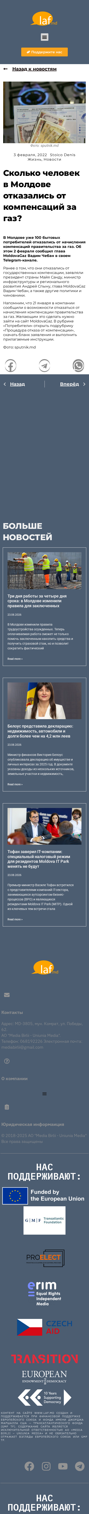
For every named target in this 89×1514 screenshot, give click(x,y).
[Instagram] (46, 1466)
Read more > (15, 658)
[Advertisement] (44, 451)
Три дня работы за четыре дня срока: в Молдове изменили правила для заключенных (37, 601)
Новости (52, 159)
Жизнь (35, 159)
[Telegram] (80, 1466)
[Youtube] (63, 1466)
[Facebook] (29, 1466)
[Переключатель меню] (44, 1093)
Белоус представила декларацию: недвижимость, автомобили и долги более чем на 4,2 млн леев (40, 731)
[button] (44, 37)
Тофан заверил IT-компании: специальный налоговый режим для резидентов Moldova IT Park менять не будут (39, 859)
